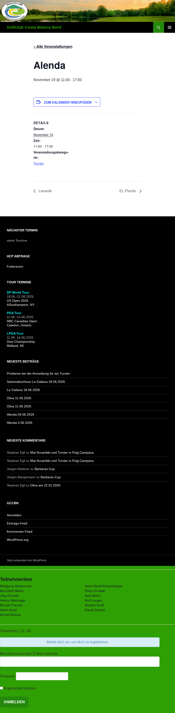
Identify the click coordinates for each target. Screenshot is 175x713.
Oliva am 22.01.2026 (45, 485)
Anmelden (14, 515)
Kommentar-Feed (19, 531)
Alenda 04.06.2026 (20, 414)
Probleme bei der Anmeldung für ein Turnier (38, 373)
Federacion (15, 266)
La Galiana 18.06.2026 (23, 390)
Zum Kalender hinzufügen (67, 102)
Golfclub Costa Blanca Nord (34, 27)
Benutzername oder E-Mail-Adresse (29, 654)
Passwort (7, 676)
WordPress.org (17, 540)
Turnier (38, 163)
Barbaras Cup (45, 469)
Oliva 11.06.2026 (19, 398)
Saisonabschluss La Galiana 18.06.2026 (36, 381)
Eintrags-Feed (17, 523)
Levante (45, 190)
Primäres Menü (169, 27)
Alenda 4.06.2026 (19, 422)
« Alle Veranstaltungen (52, 46)
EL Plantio (128, 190)
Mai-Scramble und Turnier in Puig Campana (62, 452)
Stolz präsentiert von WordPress (26, 560)
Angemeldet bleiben (19, 688)
